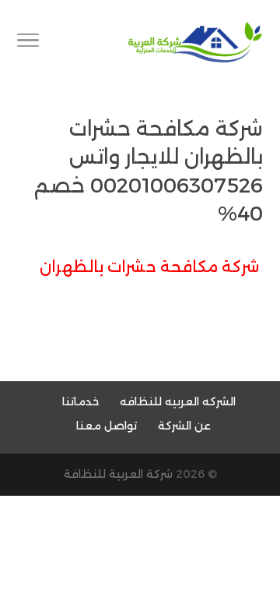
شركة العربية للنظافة (118, 474)
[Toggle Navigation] (28, 43)
